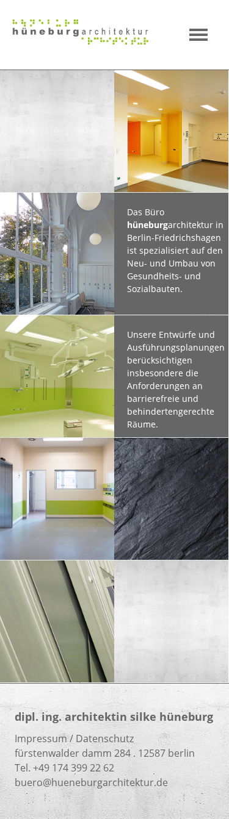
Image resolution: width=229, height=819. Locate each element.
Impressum (41, 738)
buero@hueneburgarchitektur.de (91, 782)
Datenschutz (105, 738)
